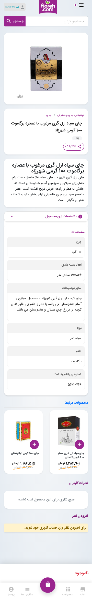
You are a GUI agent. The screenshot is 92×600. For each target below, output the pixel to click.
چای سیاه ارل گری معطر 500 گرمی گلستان (71, 455)
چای (48, 115)
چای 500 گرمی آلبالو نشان (25, 453)
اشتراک (73, 146)
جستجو (15, 21)
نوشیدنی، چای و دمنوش (70, 115)
